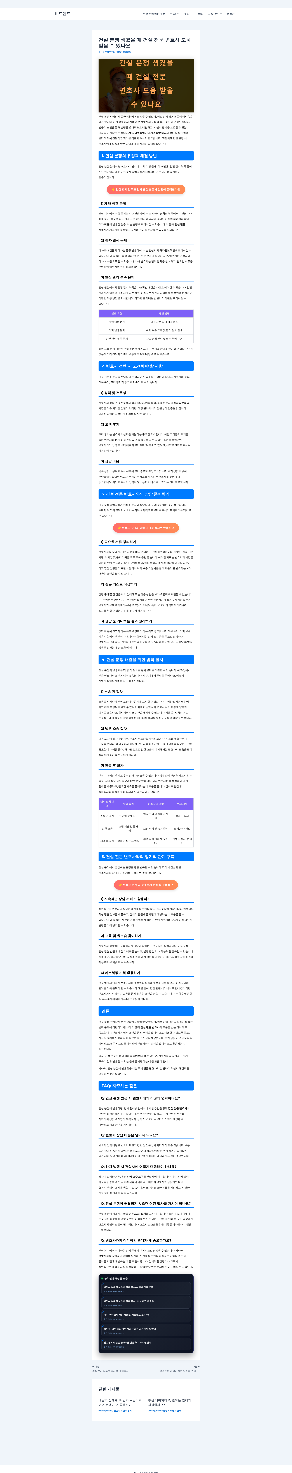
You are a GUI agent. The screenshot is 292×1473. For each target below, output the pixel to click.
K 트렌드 (62, 13)
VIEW (173, 13)
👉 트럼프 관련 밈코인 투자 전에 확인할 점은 (146, 885)
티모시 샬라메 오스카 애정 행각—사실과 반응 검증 (129, 1300)
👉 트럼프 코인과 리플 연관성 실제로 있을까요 (146, 528)
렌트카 (231, 13)
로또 (200, 13)
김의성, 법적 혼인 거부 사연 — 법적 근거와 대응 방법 (130, 1328)
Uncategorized (105, 1410)
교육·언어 (213, 13)
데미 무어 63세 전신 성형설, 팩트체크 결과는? (126, 1314)
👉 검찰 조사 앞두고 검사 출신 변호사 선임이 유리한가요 (146, 189)
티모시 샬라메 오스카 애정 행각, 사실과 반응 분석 (128, 1286)
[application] (177, 14)
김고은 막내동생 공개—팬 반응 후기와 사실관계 (127, 1342)
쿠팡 (186, 13)
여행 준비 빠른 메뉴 (154, 13)
